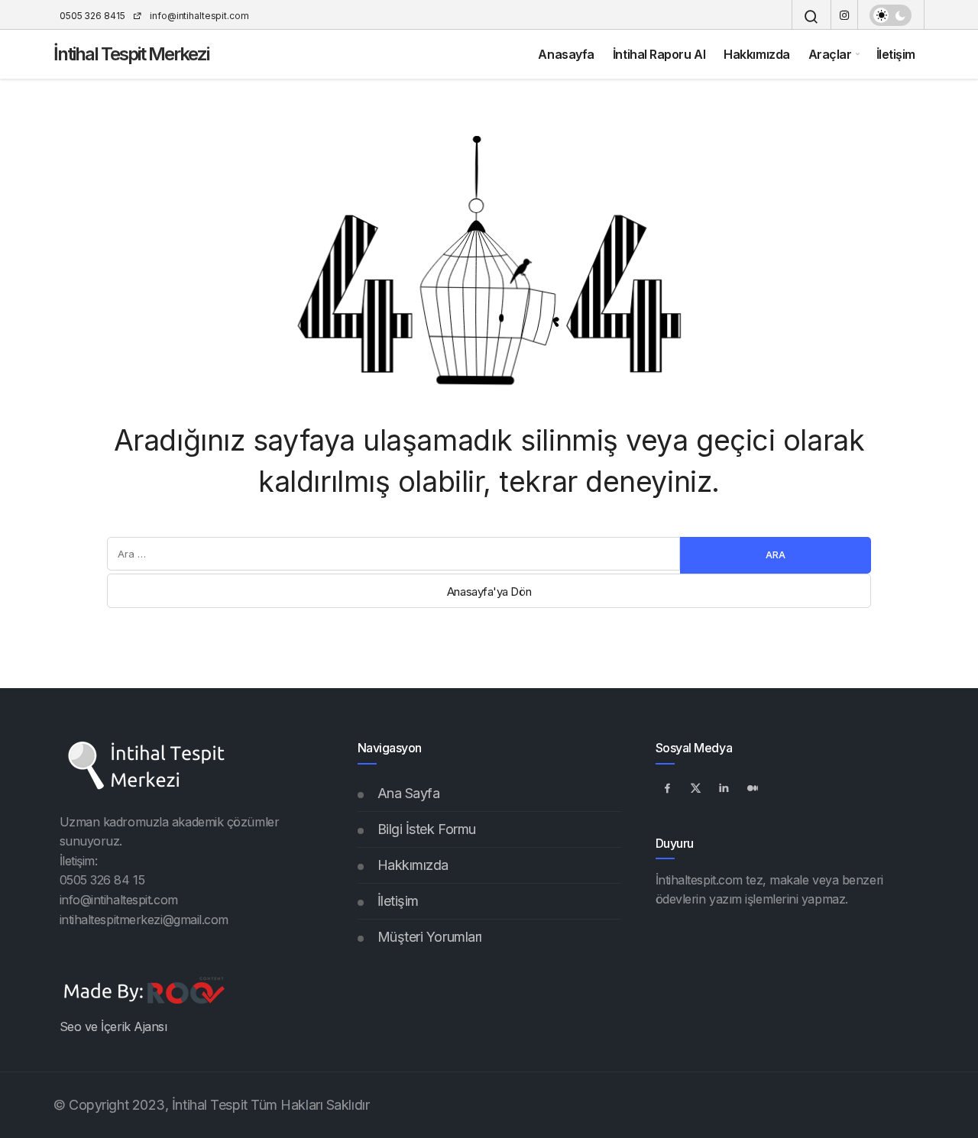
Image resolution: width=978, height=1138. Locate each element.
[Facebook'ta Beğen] (668, 788)
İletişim (895, 54)
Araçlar (830, 54)
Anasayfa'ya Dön (489, 591)
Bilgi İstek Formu (426, 829)
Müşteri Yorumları (429, 937)
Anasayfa (566, 54)
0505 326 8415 (92, 15)
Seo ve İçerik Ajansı (113, 1026)
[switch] (891, 15)
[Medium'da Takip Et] (752, 788)
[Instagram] (844, 15)
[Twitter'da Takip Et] (696, 788)
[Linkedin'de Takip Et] (724, 788)
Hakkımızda (757, 54)
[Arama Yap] (811, 16)
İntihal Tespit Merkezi (131, 54)
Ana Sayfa (408, 793)
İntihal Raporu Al (659, 54)
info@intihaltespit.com (197, 15)
